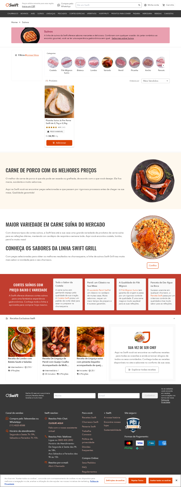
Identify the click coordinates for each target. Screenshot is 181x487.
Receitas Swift (89, 417)
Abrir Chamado (57, 466)
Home (14, 22)
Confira (153, 265)
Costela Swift (63, 298)
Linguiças (50, 13)
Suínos (40, 13)
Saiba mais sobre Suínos (123, 38)
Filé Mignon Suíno (129, 290)
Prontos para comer (121, 13)
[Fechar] (176, 480)
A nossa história (112, 417)
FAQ (84, 467)
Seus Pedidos (89, 462)
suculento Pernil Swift (99, 290)
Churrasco (12, 13)
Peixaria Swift (89, 426)
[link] (28, 6)
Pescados (62, 13)
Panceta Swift (156, 295)
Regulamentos (89, 471)
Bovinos (24, 13)
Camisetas (169, 13)
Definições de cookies (115, 480)
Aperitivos (91, 13)
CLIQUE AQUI (56, 423)
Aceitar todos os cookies (160, 480)
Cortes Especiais (77, 13)
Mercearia (147, 13)
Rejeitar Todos (137, 480)
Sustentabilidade (112, 430)
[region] (90, 480)
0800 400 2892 (65, 440)
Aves (33, 13)
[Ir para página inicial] (12, 5)
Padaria (136, 13)
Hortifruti (104, 13)
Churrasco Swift (90, 422)
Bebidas (158, 13)
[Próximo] (163, 65)
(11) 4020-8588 (17, 425)
